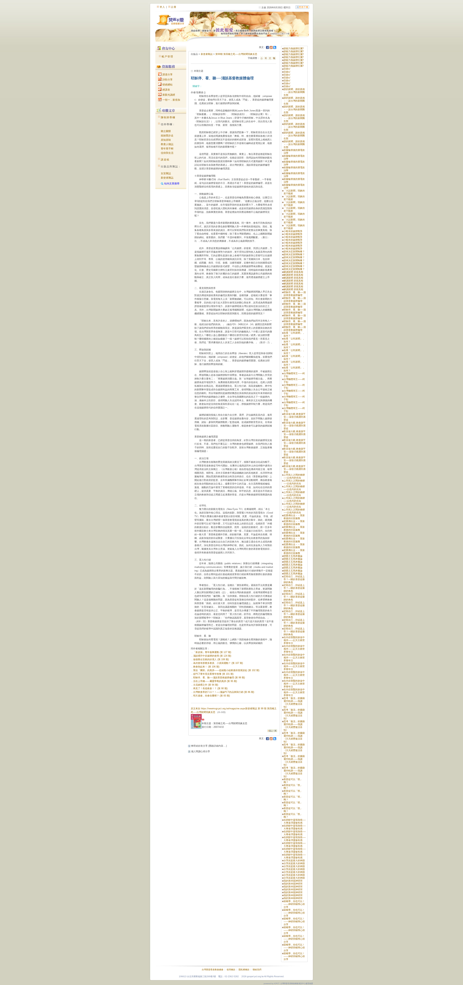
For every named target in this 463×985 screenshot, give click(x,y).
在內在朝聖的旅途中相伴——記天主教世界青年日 (294, 640)
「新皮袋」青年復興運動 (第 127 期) (212, 652)
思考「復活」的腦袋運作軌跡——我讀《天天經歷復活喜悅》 (294, 702)
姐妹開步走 (167, 135)
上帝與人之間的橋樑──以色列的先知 (294, 476)
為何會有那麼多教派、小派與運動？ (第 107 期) (218, 663)
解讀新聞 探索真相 (293, 272)
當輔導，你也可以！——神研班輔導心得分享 (294, 904)
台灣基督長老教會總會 (212, 969)
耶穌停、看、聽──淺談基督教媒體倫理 (295, 294)
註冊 (174, 7)
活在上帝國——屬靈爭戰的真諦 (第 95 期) (215, 681)
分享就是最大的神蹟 (294, 860)
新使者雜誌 (167, 177)
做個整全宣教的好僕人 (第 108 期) (211, 659)
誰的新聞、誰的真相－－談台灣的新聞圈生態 (294, 92)
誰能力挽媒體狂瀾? (294, 48)
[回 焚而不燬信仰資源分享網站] (302, 7)
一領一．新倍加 (171, 99)
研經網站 (167, 84)
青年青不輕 (167, 148)
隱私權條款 (244, 969)
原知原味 (166, 139)
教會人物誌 (167, 144)
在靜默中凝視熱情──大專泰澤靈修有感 (295, 821)
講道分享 (167, 74)
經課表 (166, 89)
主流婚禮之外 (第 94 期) (205, 684)
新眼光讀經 (168, 94)
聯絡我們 (257, 969)
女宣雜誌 (166, 173)
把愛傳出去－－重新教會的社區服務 (294, 517)
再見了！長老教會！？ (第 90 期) (210, 688)
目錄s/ (287, 68)
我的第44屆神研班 (293, 880)
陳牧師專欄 (168, 117)
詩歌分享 (167, 79)
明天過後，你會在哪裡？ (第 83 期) (211, 695)
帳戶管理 (167, 56)
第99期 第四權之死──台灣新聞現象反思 (236, 54)
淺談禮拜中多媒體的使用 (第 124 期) (212, 655)
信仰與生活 (167, 152)
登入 (162, 7)
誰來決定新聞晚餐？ (294, 251)
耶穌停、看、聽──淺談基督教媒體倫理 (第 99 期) (219, 677)
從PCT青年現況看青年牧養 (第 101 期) (213, 674)
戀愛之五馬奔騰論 (293, 556)
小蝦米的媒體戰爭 (293, 231)
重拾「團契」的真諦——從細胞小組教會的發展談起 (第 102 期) (226, 670)
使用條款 (231, 969)
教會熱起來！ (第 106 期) (206, 666)
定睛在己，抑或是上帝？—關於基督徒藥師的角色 (294, 579)
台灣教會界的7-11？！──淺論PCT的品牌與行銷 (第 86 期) (223, 692)
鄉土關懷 (166, 131)
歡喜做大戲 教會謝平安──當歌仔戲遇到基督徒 (295, 417)
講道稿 (165, 159)
